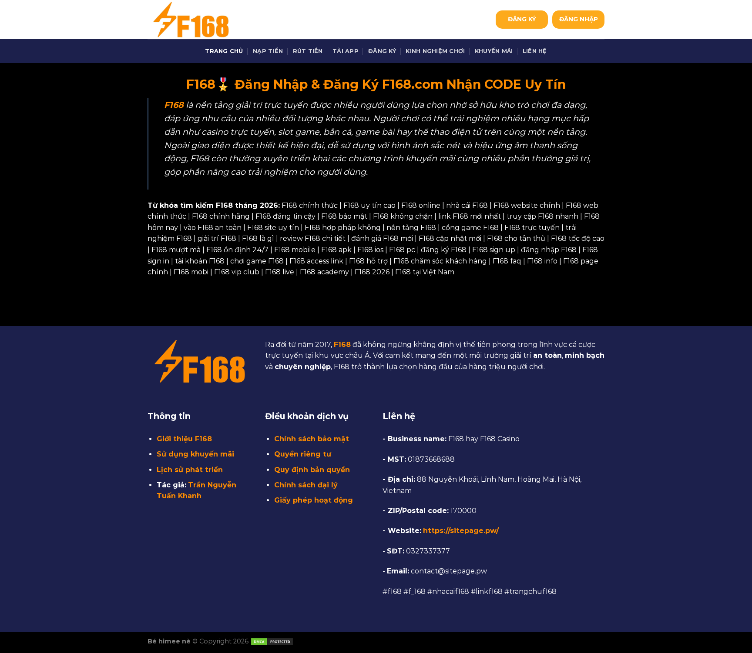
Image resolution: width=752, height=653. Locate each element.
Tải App (345, 51)
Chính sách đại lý (306, 485)
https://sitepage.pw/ (461, 530)
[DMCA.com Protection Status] (272, 641)
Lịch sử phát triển (190, 470)
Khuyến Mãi (494, 51)
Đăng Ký (382, 51)
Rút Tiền (308, 51)
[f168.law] (191, 19)
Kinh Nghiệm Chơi (435, 51)
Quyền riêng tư (302, 454)
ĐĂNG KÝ (522, 19)
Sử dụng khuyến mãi (195, 454)
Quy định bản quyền (312, 470)
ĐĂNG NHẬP (578, 19)
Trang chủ (224, 51)
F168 (342, 344)
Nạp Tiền (268, 51)
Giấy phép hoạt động (313, 500)
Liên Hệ (535, 51)
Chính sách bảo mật (311, 439)
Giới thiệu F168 (184, 439)
